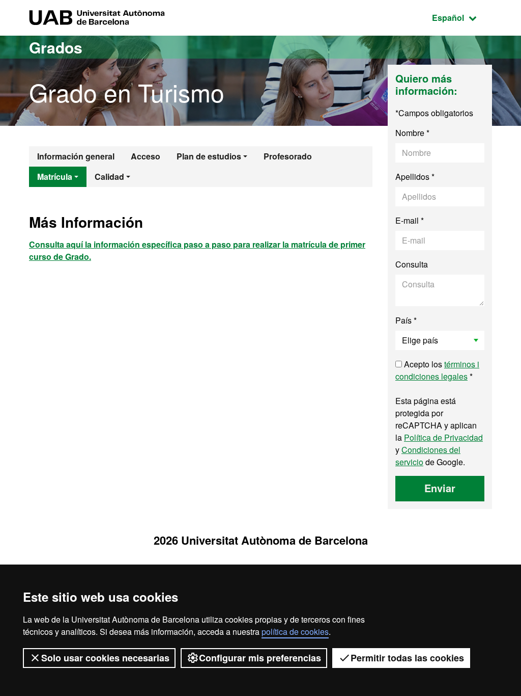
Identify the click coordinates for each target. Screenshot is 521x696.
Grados (55, 47)
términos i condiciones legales (437, 370)
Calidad (109, 176)
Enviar (439, 487)
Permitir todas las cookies (407, 657)
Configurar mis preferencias (260, 657)
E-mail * (409, 220)
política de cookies (295, 631)
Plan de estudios (209, 156)
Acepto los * (437, 370)
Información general (75, 156)
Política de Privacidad (443, 437)
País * (406, 320)
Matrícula (54, 176)
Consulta (411, 264)
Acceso (145, 156)
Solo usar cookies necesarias (105, 657)
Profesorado (288, 156)
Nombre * (412, 133)
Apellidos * (415, 176)
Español (462, 17)
